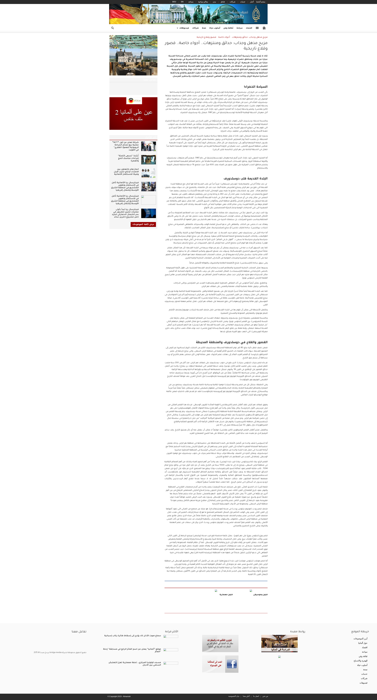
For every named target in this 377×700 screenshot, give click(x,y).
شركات (232, 2)
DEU (174, 2)
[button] (112, 27)
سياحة (240, 28)
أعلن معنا (246, 696)
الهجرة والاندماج (360, 660)
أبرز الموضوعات (360, 638)
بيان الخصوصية (233, 696)
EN (182, 2)
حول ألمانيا (362, 643)
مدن (214, 2)
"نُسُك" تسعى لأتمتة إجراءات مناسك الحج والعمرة (128, 158)
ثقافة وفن (228, 28)
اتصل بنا (256, 696)
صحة (204, 28)
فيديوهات (185, 29)
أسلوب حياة (214, 28)
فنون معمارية (226, 595)
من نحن (265, 696)
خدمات (242, 2)
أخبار (252, 2)
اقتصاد (249, 28)
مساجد (190, 2)
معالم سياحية (203, 2)
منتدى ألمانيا (260, 2)
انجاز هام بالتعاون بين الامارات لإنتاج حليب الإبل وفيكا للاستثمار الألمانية (126, 171)
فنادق (223, 2)
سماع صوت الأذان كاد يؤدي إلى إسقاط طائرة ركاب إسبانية (132, 636)
